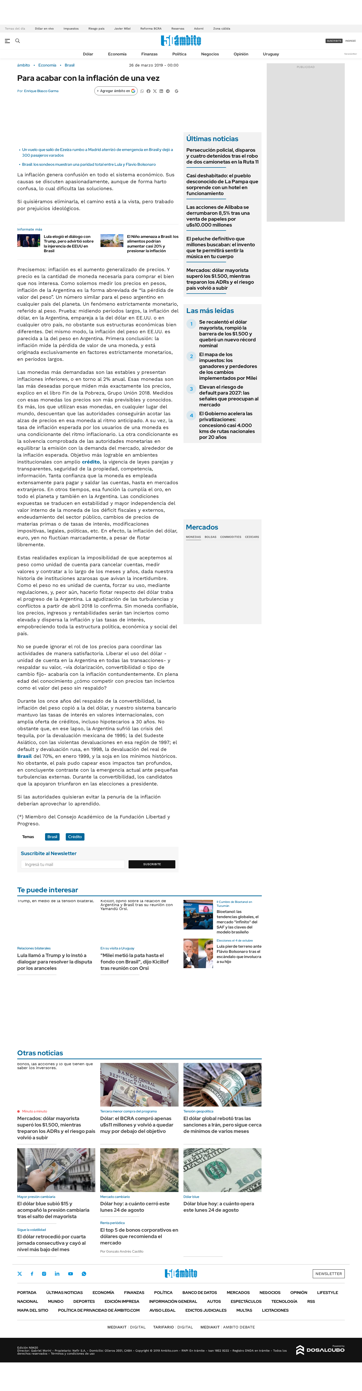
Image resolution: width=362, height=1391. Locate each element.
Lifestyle (327, 1292)
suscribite (334, 40)
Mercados (238, 1292)
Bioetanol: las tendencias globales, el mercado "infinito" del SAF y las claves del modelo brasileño (238, 922)
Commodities (230, 537)
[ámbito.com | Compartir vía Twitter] (155, 90)
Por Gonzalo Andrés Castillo (121, 1251)
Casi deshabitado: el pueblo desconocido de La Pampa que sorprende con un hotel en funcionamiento (222, 184)
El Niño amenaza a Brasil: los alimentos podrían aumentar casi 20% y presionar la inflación (153, 243)
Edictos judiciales (206, 1310)
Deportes (84, 1301)
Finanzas (149, 54)
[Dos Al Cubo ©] (320, 1350)
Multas (244, 1310)
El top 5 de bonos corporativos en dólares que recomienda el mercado (139, 1236)
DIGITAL (126, 1327)
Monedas (193, 537)
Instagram (44, 1274)
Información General (173, 1301)
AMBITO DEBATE (227, 1327)
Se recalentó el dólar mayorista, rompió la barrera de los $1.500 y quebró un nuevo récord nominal (227, 334)
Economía (117, 54)
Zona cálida (221, 28)
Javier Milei (122, 28)
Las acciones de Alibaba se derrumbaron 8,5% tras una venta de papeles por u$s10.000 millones (218, 216)
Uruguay (271, 54)
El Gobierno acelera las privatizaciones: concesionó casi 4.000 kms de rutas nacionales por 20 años (227, 425)
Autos (214, 1301)
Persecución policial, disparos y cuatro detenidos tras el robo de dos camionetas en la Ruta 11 (222, 156)
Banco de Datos (199, 1292)
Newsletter (350, 53)
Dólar (88, 54)
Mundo (56, 1301)
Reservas (177, 28)
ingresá (350, 40)
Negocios (210, 54)
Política (179, 54)
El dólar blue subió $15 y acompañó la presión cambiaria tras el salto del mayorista (53, 1210)
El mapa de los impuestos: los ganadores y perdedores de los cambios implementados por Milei (228, 366)
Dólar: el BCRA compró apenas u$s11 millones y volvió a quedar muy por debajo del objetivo (136, 1124)
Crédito (75, 836)
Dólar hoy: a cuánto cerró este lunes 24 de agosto (135, 1206)
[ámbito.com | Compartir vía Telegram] (168, 90)
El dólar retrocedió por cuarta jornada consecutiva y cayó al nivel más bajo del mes (51, 1243)
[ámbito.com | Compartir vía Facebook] (148, 90)
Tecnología (284, 1301)
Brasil (69, 65)
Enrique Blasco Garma (41, 91)
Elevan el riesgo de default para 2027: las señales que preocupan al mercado (229, 396)
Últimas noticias (64, 1292)
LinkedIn (57, 1274)
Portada (26, 1292)
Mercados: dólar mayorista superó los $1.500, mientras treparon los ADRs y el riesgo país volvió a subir (220, 279)
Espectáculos (246, 1301)
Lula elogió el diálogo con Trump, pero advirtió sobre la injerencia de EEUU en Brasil (69, 243)
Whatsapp (84, 1274)
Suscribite (152, 864)
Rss (311, 1301)
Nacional (27, 1301)
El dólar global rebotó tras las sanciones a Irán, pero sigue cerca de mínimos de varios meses (222, 1124)
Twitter (19, 1274)
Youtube (70, 1274)
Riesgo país (96, 28)
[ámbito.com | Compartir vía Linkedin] (161, 90)
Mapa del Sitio (32, 1310)
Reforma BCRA (151, 28)
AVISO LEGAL (162, 1310)
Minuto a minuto (34, 1111)
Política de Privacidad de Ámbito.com (99, 1310)
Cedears (252, 537)
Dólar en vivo (44, 28)
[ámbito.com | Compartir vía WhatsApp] (142, 90)
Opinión (241, 54)
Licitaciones (275, 1310)
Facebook (32, 1274)
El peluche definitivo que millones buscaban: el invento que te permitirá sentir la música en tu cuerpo (220, 247)
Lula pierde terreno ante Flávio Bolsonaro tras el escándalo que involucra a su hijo (239, 954)
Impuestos (71, 28)
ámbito (23, 65)
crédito (91, 462)
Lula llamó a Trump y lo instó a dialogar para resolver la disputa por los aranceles (54, 961)
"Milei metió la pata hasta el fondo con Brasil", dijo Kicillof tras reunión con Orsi (134, 961)
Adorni (198, 28)
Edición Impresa (122, 1301)
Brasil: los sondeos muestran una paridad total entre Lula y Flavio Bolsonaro (89, 164)
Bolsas (210, 537)
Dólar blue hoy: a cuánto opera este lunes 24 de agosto (218, 1206)
